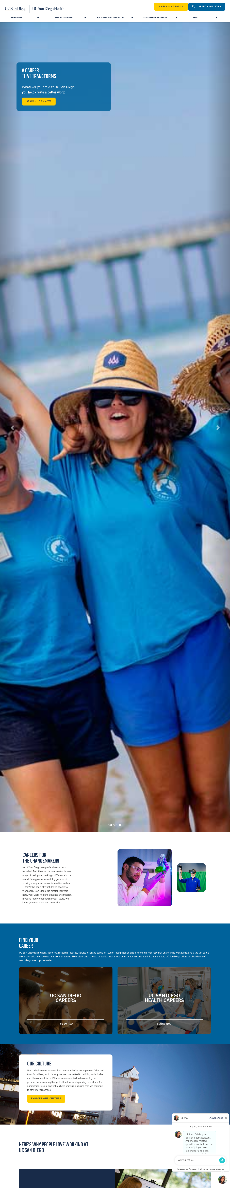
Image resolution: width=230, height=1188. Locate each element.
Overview (16, 18)
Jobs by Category (64, 18)
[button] (11, 427)
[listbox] (115, 427)
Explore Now (66, 1024)
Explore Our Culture (46, 1098)
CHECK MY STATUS (171, 6)
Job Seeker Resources (155, 18)
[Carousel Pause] (120, 825)
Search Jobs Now (38, 101)
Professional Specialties (110, 18)
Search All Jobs (209, 6)
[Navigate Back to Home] (35, 7)
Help (195, 18)
